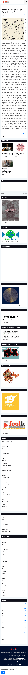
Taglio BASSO (5, 501)
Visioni (3, 509)
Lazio (3, 556)
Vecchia (25, 193)
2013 (14, 610)
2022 (14, 632)
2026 (14, 642)
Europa (9, 7)
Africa (3, 517)
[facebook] (8, 665)
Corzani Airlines (5, 456)
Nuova (2, 193)
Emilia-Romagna (5, 551)
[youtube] (20, 665)
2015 (14, 615)
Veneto (3, 595)
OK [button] (3, 672)
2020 (14, 627)
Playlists (4, 487)
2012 (14, 608)
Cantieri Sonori (5, 451)
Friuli (3, 554)
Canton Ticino (5, 549)
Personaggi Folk (5, 484)
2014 (14, 613)
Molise (3, 566)
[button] (1, 2)
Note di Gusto (5, 482)
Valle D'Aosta (4, 592)
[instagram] (14, 665)
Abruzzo (4, 539)
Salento (3, 578)
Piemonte (4, 571)
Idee (3, 468)
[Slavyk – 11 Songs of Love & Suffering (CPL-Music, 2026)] (20, 147)
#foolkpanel (4, 443)
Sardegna (4, 580)
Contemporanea (5, 453)
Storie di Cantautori (6, 494)
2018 (14, 622)
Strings (3, 496)
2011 (14, 605)
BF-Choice (4, 448)
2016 (14, 618)
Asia (3, 519)
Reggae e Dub (5, 492)
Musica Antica (5, 480)
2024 (14, 637)
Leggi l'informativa (10, 669)
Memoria (4, 475)
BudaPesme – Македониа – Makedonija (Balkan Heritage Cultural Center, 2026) (7, 171)
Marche (3, 563)
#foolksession (5, 446)
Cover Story (4, 458)
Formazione (4, 463)
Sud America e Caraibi (6, 531)
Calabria (4, 544)
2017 (14, 620)
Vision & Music (5, 506)
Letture (3, 472)
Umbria (3, 590)
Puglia (3, 573)
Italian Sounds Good (6, 470)
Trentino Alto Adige (6, 588)
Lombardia (4, 561)
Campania (4, 547)
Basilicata (4, 542)
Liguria (3, 559)
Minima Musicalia (5, 477)
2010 (14, 603)
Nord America (11, 136)
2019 (14, 625)
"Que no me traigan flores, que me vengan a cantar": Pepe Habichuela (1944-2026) (7, 154)
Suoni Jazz (4, 499)
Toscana (4, 585)
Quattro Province (5, 576)
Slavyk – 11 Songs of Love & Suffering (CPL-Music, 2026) (20, 153)
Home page (4, 7)
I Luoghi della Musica (6, 465)
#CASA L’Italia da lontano (7, 441)
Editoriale (4, 460)
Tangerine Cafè (5, 504)
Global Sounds (5, 524)
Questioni (4, 489)
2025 (14, 639)
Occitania (4, 568)
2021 (14, 630)
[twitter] (17, 665)
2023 (14, 634)
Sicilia (3, 583)
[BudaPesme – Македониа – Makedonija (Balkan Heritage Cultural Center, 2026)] (7, 163)
